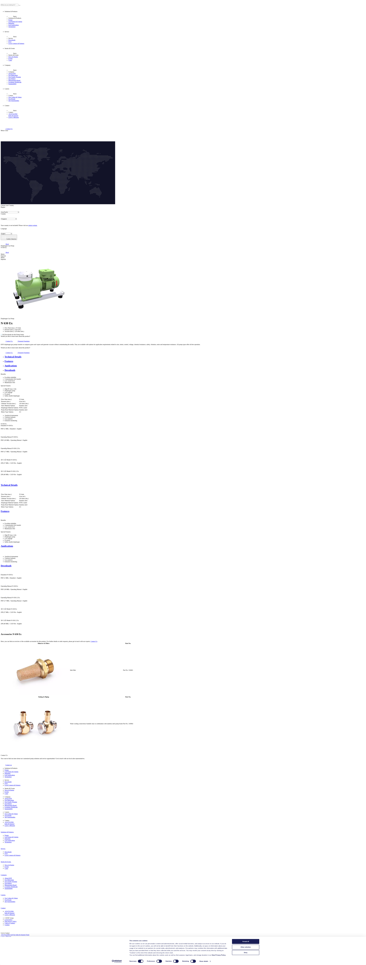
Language (4, 228)
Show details (203, 961)
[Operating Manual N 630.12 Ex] (3, 458)
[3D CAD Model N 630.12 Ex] (3, 481)
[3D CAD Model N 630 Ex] (3, 469)
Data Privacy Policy (11, 921)
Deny (245, 952)
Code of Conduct (10, 923)
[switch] (159, 961)
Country (3, 214)
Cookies (7, 925)
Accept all (245, 941)
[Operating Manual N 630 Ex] (3, 446)
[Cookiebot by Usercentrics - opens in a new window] (116, 961)
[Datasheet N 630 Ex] (3, 435)
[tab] (185, 356)
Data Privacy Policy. (219, 955)
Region (3, 207)
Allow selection (246, 947)
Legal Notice (8, 920)
